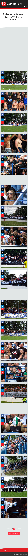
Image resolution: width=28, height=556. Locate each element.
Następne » (20, 528)
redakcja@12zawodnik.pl (22, 554)
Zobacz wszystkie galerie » (14, 533)
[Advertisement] (14, 50)
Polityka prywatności (5, 550)
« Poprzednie (8, 528)
